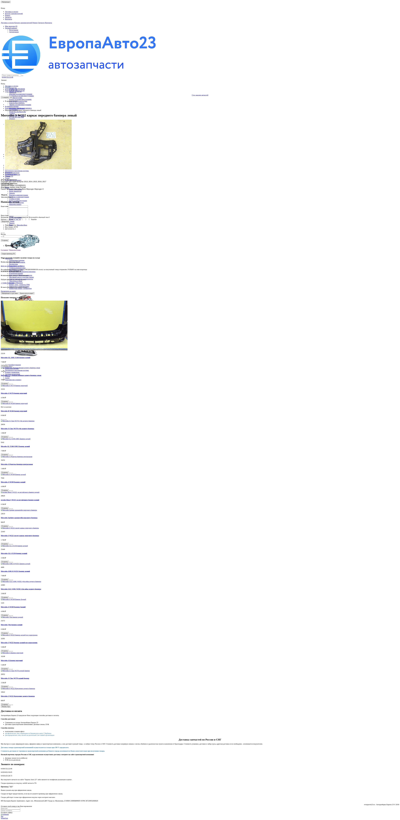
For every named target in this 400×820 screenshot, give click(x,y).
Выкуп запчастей (11, 90)
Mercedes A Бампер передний (12, 660)
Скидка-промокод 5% (8, 253)
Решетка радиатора (17, 112)
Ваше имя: (4, 206)
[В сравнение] (12, 366)
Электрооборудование (13, 365)
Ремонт (7, 15)
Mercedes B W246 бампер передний (14, 411)
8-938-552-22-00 (7, 77)
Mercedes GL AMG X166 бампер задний (15, 357)
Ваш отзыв (5, 215)
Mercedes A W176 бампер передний (14, 393)
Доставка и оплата (11, 12)
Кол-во (3, 234)
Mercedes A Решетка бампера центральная (17, 464)
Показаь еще (6, 706)
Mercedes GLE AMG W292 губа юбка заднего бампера (21, 589)
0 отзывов (4, 250)
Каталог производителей (14, 13)
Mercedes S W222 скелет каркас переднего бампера (20, 536)
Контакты (5, 5)
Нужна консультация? (27, 293)
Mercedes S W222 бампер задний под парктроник (19, 643)
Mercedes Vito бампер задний (11, 625)
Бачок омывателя (15, 191)
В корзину (5, 240)
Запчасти (8, 17)
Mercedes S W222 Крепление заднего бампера (18, 696)
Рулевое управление (12, 173)
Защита (11, 223)
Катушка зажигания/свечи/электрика (22, 271)
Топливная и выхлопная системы (17, 171)
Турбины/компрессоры (17, 268)
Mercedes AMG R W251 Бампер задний (15, 571)
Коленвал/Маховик (16, 283)
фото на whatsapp (7, 266)
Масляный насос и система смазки (21, 277)
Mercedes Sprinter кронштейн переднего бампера (19, 518)
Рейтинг (4, 219)
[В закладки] (10, 366)
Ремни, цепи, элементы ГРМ (19, 285)
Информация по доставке (10, 293)
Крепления (13, 106)
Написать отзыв (15, 250)
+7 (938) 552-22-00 (7, 283)
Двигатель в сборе (15, 281)
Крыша (12, 119)
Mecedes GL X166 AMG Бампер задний (15, 446)
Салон (7, 178)
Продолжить (5, 221)
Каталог (3, 80)
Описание (8, 172)
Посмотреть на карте (8, 291)
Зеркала (12, 193)
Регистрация (13, 30)
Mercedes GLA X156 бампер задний (14, 553)
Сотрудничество (11, 88)
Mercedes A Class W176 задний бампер (15, 678)
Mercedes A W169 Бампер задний (13, 482)
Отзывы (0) (9, 176)
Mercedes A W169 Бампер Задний (13, 607)
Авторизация (14, 32)
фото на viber (18, 266)
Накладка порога (16, 103)
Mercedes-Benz (22, 225)
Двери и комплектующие (20, 105)
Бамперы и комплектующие (21, 96)
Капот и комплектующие (20, 99)
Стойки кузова (15, 98)
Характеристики (11, 174)
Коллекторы (13, 264)
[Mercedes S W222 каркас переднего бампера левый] (38, 169)
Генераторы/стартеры (16, 260)
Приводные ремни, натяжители (20, 288)
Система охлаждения (12, 374)
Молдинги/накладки (18, 101)
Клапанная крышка (16, 273)
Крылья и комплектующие (20, 94)
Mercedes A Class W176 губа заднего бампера (17, 428)
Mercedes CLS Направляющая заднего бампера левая (21, 375)
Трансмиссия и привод (13, 380)
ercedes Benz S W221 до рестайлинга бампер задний (20, 500)
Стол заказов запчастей (13, 91)
